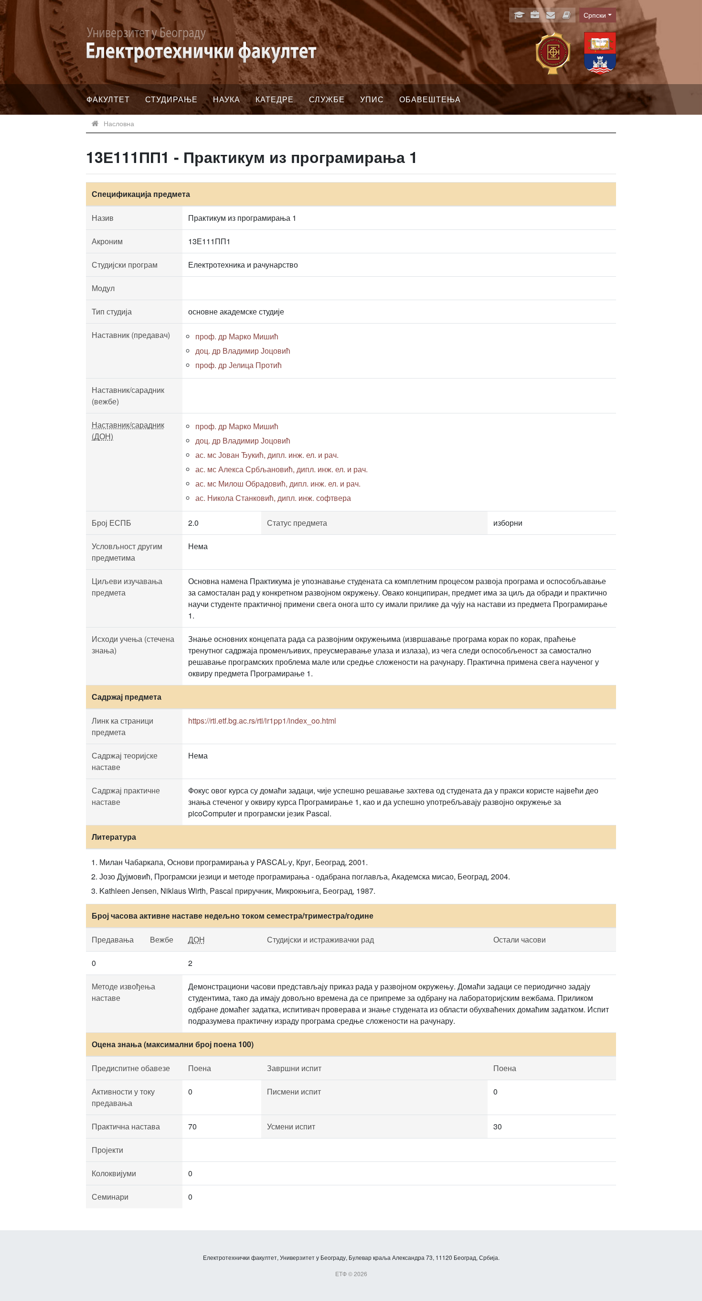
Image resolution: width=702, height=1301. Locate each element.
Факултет (108, 99)
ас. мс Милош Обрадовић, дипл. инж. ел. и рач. (278, 483)
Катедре (274, 99)
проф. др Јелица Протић (238, 364)
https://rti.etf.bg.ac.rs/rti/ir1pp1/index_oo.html (262, 720)
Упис (372, 99)
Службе (327, 99)
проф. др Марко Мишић (236, 336)
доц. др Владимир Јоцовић (242, 350)
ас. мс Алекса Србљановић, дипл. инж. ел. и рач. (281, 469)
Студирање (171, 99)
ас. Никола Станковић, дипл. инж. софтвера (273, 497)
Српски (595, 15)
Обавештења (430, 99)
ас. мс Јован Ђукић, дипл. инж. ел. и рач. (267, 454)
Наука (226, 99)
